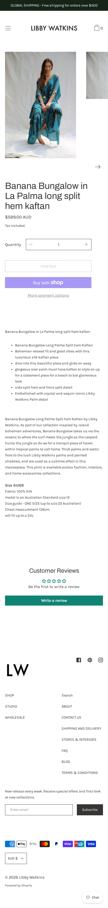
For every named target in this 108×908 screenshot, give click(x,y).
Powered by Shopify (18, 885)
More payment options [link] (48, 295)
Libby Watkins (31, 877)
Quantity (13, 244)
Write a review (54, 600)
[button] (97, 28)
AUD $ (13, 858)
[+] (86, 244)
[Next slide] (98, 167)
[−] (31, 244)
